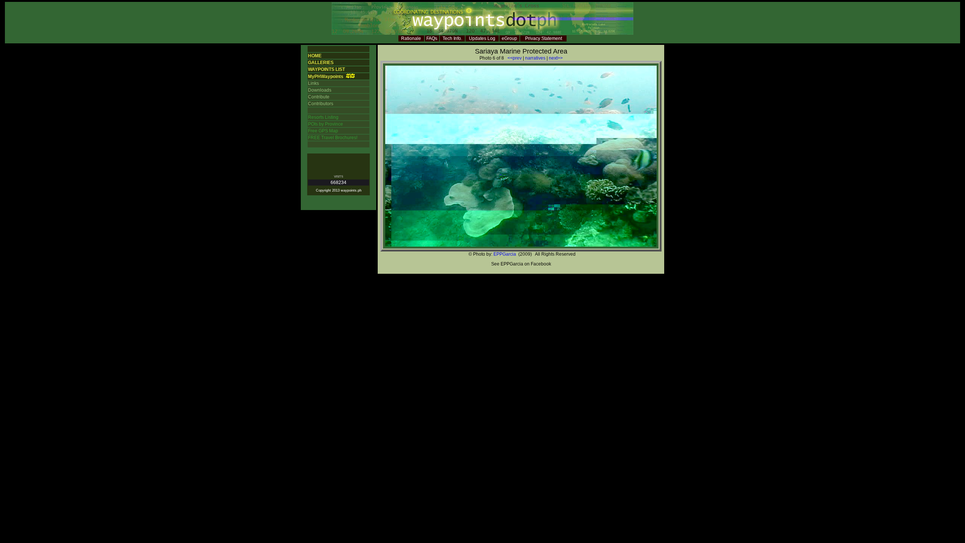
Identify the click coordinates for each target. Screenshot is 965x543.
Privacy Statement (543, 38)
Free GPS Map (323, 130)
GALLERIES (321, 62)
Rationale (411, 38)
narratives (535, 58)
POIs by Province (325, 124)
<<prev (514, 58)
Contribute (318, 97)
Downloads (319, 90)
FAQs (431, 38)
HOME (315, 55)
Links (313, 83)
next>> (556, 58)
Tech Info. (452, 38)
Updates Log (482, 38)
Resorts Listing (323, 117)
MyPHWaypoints (325, 76)
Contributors (320, 103)
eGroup (509, 38)
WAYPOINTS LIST (326, 69)
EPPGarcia (504, 254)
